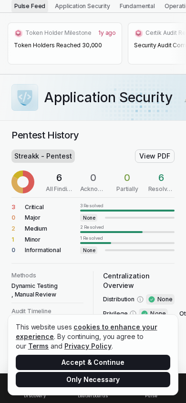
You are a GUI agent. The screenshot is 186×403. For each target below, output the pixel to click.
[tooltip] (127, 207)
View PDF (154, 156)
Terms (38, 346)
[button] (93, 207)
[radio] (29, 6)
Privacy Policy (88, 346)
